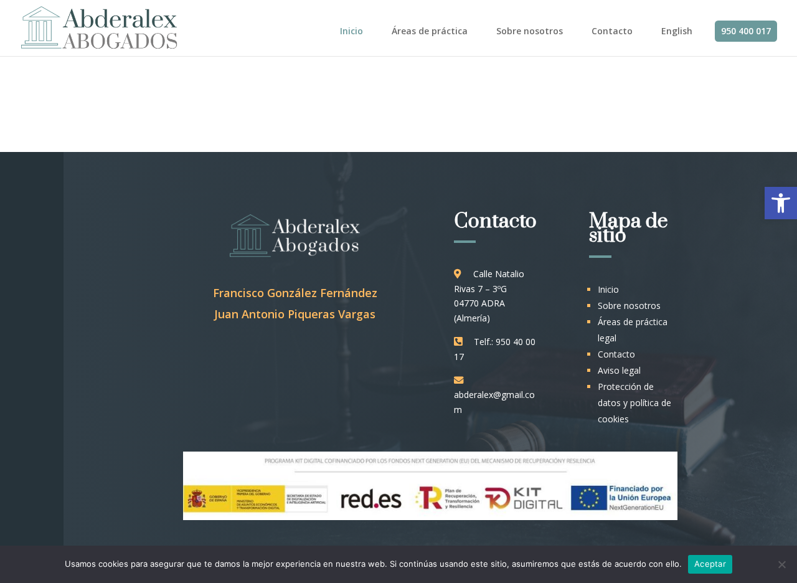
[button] (781, 203)
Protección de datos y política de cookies (634, 403)
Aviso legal (619, 370)
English (676, 31)
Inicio (351, 31)
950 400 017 (746, 31)
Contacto (612, 31)
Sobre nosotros (529, 31)
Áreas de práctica (430, 31)
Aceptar (710, 564)
